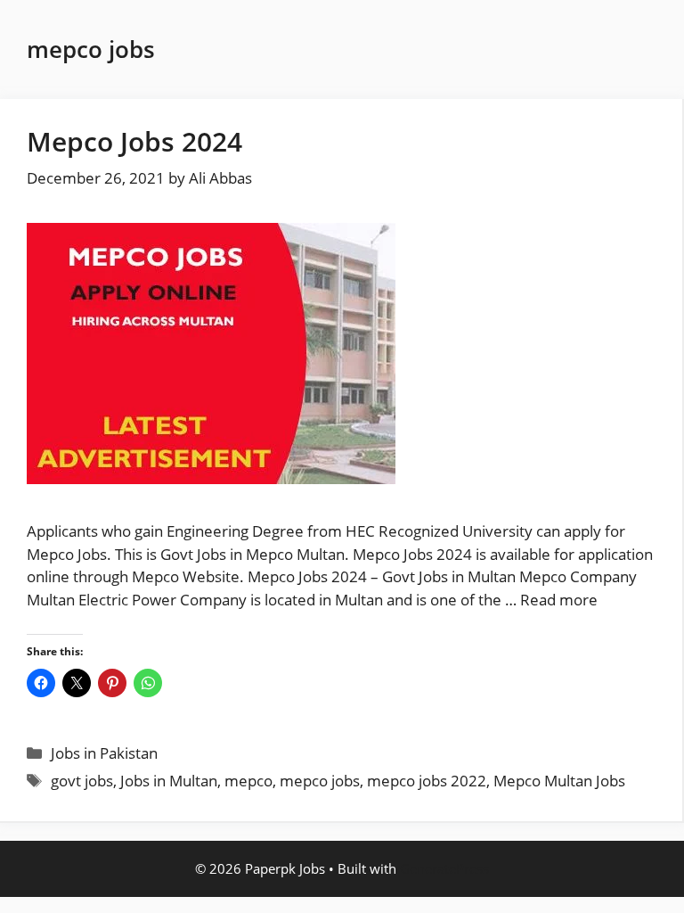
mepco (248, 780)
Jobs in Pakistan (104, 753)
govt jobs (82, 780)
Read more (559, 599)
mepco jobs (320, 780)
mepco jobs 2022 (426, 780)
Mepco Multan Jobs (559, 780)
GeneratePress (444, 868)
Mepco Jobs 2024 (134, 141)
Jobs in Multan (168, 780)
